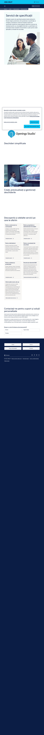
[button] (13, 330)
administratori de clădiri (14, 102)
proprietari (6, 102)
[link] (6, 9)
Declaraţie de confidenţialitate (13, 117)
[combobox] (36, 6)
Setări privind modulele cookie (10, 122)
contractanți (6, 100)
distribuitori (12, 100)
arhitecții (13, 94)
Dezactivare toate (34, 122)
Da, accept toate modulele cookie (32, 126)
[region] (22, 118)
